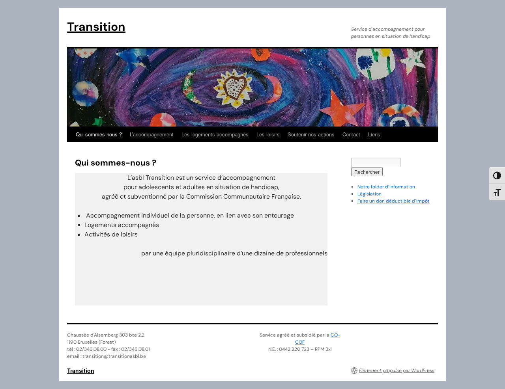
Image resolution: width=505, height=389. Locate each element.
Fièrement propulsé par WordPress (396, 370)
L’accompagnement (152, 134)
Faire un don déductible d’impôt (393, 201)
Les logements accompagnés (215, 134)
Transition (96, 26)
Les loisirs (268, 134)
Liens (374, 134)
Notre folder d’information (386, 187)
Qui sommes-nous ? (99, 134)
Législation (369, 194)
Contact (351, 134)
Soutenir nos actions (311, 134)
